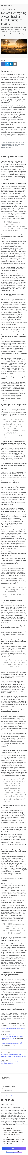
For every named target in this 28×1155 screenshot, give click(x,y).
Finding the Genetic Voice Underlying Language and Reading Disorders (14, 1062)
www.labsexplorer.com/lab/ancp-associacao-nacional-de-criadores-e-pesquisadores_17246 (13, 1036)
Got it (14, 1148)
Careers (3, 1096)
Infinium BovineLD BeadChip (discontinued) (13, 1028)
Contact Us (9, 1096)
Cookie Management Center (11, 1139)
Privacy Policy (9, 1143)
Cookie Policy (20, 1141)
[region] (14, 1140)
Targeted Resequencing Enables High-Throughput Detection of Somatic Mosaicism (13, 1055)
